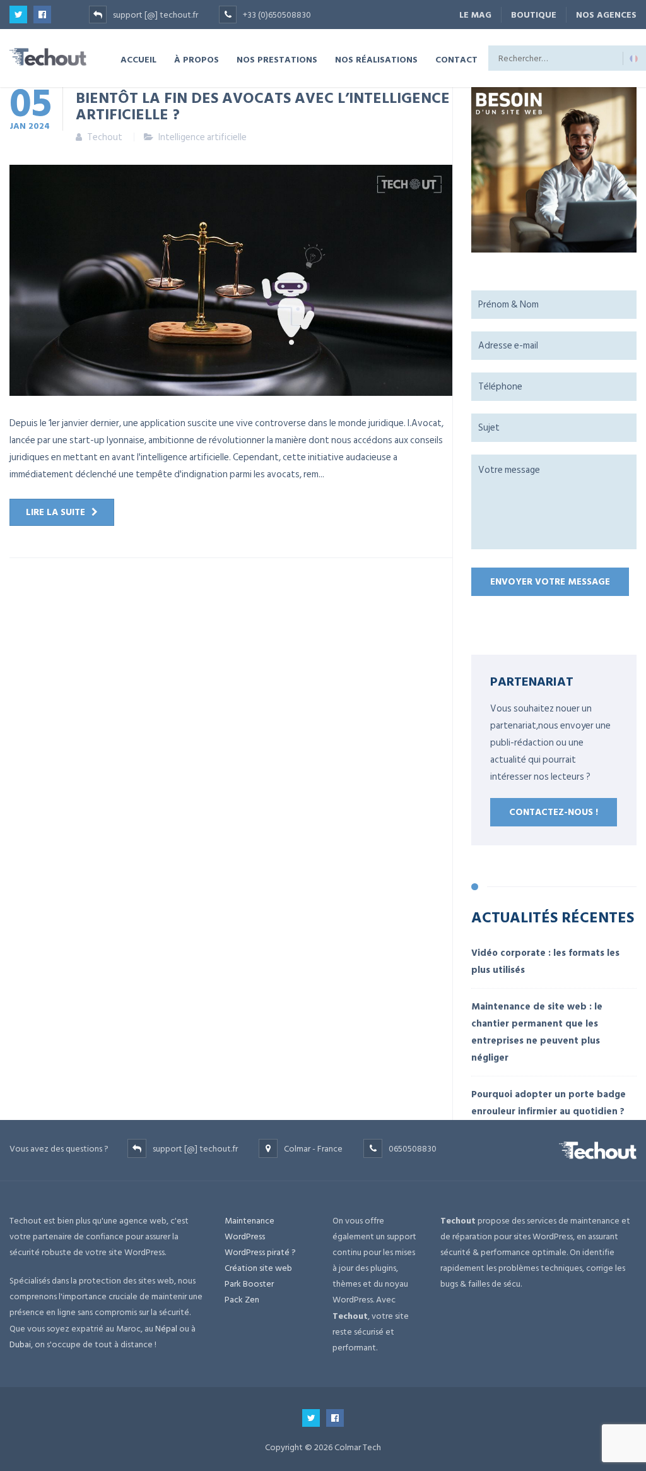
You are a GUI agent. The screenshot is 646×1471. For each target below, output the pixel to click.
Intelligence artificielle (202, 137)
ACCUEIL (138, 59)
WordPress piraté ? (260, 1252)
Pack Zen (242, 1299)
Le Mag (475, 15)
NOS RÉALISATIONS (376, 59)
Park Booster (249, 1284)
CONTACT (456, 59)
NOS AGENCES (606, 15)
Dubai (20, 1344)
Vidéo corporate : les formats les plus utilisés (545, 961)
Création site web (258, 1268)
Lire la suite (55, 512)
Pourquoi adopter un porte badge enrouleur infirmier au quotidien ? (548, 1103)
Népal (166, 1328)
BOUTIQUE (533, 15)
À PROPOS (196, 59)
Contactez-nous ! (553, 812)
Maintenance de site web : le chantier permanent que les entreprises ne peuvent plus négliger (536, 1032)
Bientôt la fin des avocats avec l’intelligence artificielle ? (263, 105)
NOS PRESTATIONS (277, 59)
